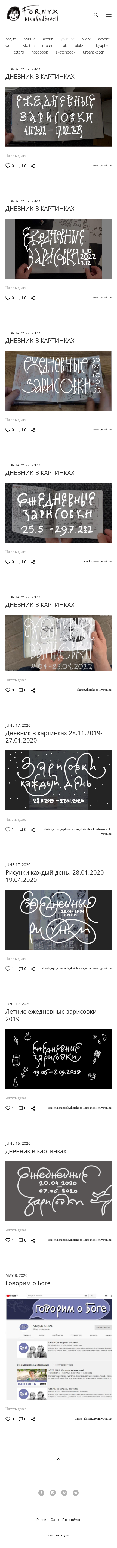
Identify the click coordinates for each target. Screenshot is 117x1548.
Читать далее (15, 156)
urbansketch (93, 52)
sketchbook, (93, 689)
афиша (30, 39)
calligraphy (99, 45)
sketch (29, 45)
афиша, (88, 1418)
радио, (79, 1418)
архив (48, 39)
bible (79, 45)
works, (88, 561)
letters (19, 52)
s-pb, (64, 829)
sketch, (97, 165)
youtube (68, 39)
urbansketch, (104, 829)
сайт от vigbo (58, 1535)
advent (104, 39)
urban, (57, 829)
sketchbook (66, 52)
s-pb (64, 45)
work (87, 39)
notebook (40, 52)
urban (47, 45)
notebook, (73, 829)
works (11, 45)
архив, (97, 1418)
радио (11, 39)
